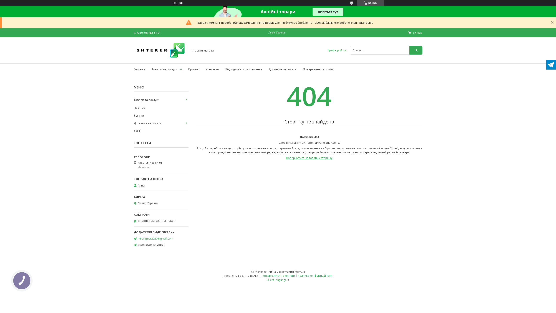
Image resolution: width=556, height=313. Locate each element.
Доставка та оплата (282, 69)
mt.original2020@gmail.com (155, 238)
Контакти (212, 69)
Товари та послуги (164, 69)
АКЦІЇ (137, 131)
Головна (139, 69)
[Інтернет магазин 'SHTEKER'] (160, 58)
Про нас (193, 69)
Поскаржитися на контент (278, 276)
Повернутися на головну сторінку (309, 158)
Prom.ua (300, 272)
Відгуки (139, 115)
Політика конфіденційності (315, 276)
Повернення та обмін (318, 69)
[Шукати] (415, 50)
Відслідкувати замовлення (243, 69)
